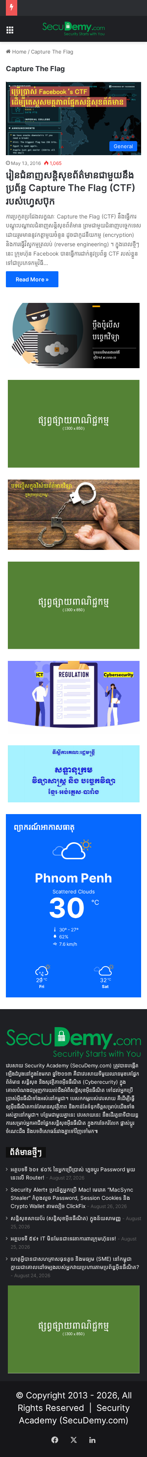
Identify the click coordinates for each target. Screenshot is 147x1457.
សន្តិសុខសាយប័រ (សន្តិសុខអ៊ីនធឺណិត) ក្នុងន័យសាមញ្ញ (66, 1218)
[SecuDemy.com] (73, 28)
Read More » (32, 279)
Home (19, 51)
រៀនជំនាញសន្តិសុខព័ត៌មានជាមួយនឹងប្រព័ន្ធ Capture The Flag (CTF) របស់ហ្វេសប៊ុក (70, 188)
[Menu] (10, 32)
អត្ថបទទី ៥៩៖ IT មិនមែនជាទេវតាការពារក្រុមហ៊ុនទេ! (63, 1238)
